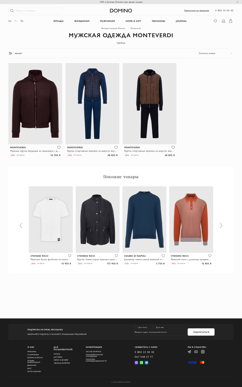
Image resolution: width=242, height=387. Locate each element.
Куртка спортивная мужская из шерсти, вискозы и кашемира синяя (92, 151)
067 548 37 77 (144, 356)
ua (9, 21)
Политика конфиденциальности (96, 360)
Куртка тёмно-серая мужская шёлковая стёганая (97, 259)
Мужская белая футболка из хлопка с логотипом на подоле (51, 259)
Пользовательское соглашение (94, 355)
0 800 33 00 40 (224, 10)
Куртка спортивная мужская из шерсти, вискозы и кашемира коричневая (149, 151)
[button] (59, 147)
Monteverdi (136, 28)
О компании (33, 355)
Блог (29, 368)
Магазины (31, 351)
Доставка (58, 357)
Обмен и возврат (61, 360)
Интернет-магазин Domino (113, 28)
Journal (181, 21)
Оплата (57, 354)
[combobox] (216, 53)
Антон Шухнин (34, 371)
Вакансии (31, 365)
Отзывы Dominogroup (33, 361)
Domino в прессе (35, 357)
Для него (143, 327)
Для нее (160, 327)
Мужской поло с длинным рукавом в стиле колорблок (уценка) (191, 259)
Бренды (58, 21)
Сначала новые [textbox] (207, 53)
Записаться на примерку (196, 10)
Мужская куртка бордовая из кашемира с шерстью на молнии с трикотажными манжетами (35, 151)
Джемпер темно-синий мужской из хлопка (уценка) (144, 259)
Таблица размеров (62, 363)
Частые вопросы (93, 351)
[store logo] (121, 11)
